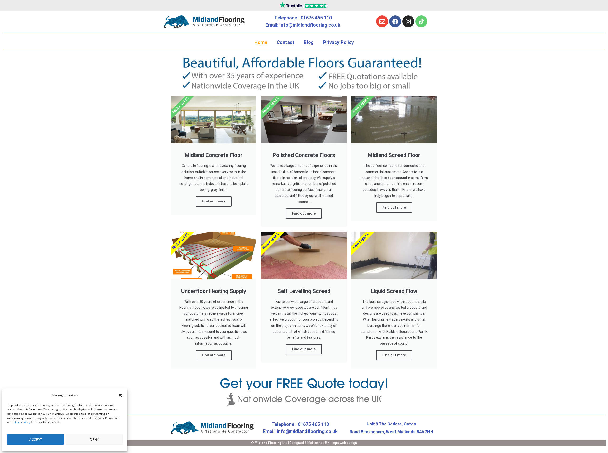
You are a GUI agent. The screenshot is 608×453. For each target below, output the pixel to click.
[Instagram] (408, 21)
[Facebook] (395, 21)
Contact (285, 42)
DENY (94, 439)
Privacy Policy (338, 42)
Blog (309, 42)
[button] (120, 395)
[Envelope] (382, 21)
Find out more (213, 201)
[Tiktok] (421, 21)
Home (260, 42)
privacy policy (21, 422)
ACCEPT (35, 439)
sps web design (345, 443)
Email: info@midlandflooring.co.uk (303, 25)
